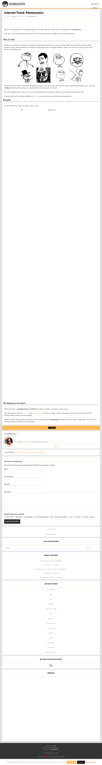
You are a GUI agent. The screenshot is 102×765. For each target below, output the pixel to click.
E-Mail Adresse (9, 476)
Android (51, 604)
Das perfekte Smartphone (51, 573)
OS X (51, 599)
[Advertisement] (51, 24)
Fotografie (51, 628)
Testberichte (51, 590)
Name (6, 469)
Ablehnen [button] (81, 762)
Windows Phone (51, 609)
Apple (95, 8)
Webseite (56, 446)
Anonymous (27, 452)
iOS (51, 594)
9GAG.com (25, 413)
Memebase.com (37, 413)
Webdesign (51, 643)
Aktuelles (95, 4)
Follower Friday (51, 652)
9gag (22, 452)
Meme (44, 452)
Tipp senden (51, 529)
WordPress (55, 749)
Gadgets (51, 619)
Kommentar (8, 492)
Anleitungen (51, 623)
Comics (34, 452)
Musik (51, 633)
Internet (39, 452)
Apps (51, 614)
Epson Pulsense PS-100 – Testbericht (51, 577)
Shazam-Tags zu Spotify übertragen (51, 561)
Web (51, 638)
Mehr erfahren (90, 762)
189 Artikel (26, 442)
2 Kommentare (32, 16)
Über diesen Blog (51, 534)
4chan (37, 96)
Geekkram (51, 648)
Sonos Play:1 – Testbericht (51, 565)
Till (26, 16)
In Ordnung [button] (71, 762)
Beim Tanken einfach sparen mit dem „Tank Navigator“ (51, 569)
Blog (14, 16)
